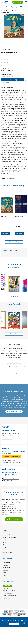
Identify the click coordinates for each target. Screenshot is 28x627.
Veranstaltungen (7, 593)
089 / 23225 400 (8, 435)
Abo (4, 575)
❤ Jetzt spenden (18, 2)
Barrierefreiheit (9, 622)
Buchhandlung (7, 598)
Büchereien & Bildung (9, 590)
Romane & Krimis (8, 535)
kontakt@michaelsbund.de (11, 433)
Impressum (5, 620)
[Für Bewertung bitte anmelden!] (4, 59)
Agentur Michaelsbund (9, 595)
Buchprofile (6, 549)
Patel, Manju (5, 49)
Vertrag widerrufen (14, 624)
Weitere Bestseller (14, 334)
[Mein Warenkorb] (21, 7)
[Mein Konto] (12, 7)
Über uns (5, 588)
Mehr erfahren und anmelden (14, 411)
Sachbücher (6, 540)
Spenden (7, 585)
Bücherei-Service (8, 552)
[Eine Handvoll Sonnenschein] (14, 282)
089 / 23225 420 (8, 481)
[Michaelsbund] (4, 3)
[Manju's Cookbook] (7, 203)
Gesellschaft (6, 562)
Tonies (5, 542)
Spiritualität (6, 567)
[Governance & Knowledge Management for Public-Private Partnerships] (21, 203)
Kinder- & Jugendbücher (10, 537)
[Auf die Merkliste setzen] (25, 79)
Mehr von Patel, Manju (14, 242)
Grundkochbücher (6, 254)
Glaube (5, 547)
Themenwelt (6, 544)
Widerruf (17, 622)
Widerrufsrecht (6, 462)
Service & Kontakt (7, 439)
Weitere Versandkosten (9, 460)
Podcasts (5, 570)
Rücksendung (16, 462)
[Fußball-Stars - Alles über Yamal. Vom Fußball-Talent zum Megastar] (14, 319)
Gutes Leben (6, 565)
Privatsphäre (22, 620)
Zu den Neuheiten (14, 296)
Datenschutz (13, 620)
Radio (4, 572)
